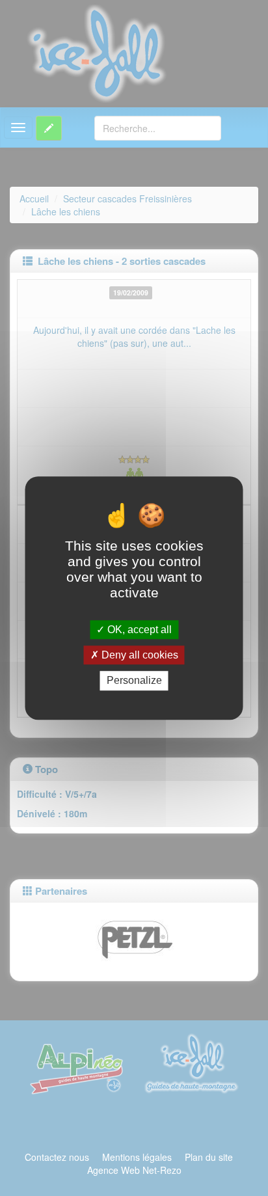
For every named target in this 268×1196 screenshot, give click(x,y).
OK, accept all (138, 629)
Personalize (134, 680)
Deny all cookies (138, 654)
